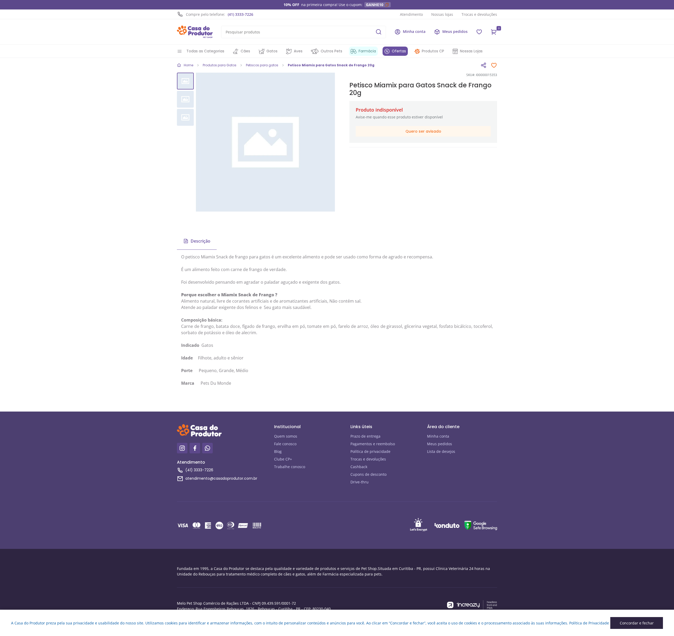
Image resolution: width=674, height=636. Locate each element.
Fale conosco (285, 443)
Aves (298, 51)
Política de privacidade (370, 451)
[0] (494, 31)
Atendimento (411, 14)
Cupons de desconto (368, 474)
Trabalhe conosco (289, 466)
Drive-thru (359, 481)
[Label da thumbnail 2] (185, 117)
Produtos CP (433, 51)
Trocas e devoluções (479, 14)
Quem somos (285, 436)
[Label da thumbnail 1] (185, 99)
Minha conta (438, 436)
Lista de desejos (441, 451)
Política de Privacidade (589, 622)
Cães (245, 51)
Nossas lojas (442, 14)
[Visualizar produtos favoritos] (479, 31)
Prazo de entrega (365, 436)
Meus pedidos (439, 443)
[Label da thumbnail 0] (185, 81)
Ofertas (399, 51)
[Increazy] (472, 605)
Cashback (358, 466)
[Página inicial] (195, 32)
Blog (278, 451)
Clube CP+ (283, 459)
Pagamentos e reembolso (372, 443)
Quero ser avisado (423, 131)
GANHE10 (374, 4)
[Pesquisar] (378, 32)
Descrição (200, 241)
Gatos (271, 51)
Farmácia (367, 51)
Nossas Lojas (471, 51)
